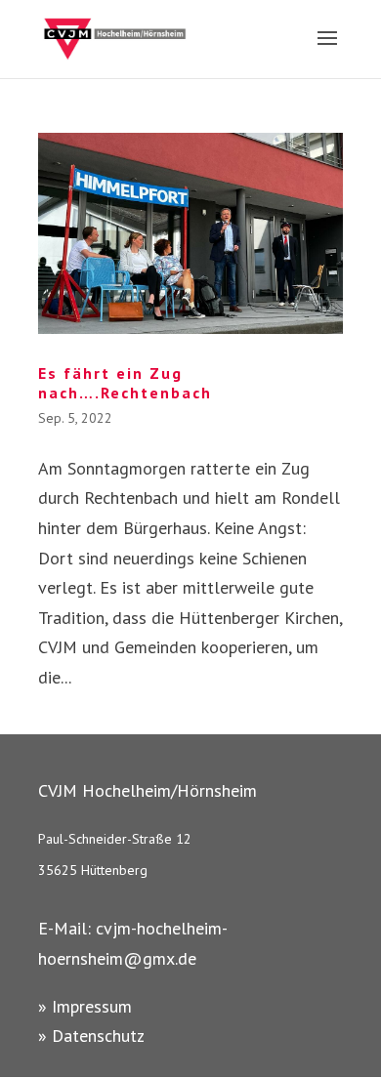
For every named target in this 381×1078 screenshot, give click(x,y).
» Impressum (85, 1006)
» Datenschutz (91, 1035)
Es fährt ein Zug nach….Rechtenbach (125, 383)
